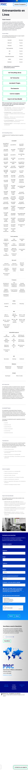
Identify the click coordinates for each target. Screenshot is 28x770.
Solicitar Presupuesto (20, 4)
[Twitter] (5, 676)
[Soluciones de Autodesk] (14, 601)
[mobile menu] (12, 4)
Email (4, 557)
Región (4, 569)
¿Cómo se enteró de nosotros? (10, 576)
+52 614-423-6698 (23, 1)
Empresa (5, 550)
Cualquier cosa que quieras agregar (11, 582)
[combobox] (14, 572)
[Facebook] (3, 676)
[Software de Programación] (14, 600)
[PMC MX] (4, 4)
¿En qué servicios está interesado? (11, 595)
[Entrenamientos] (14, 598)
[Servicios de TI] (14, 602)
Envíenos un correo (7, 675)
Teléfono (5, 563)
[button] (11, 616)
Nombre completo (8, 544)
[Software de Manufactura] (14, 599)
